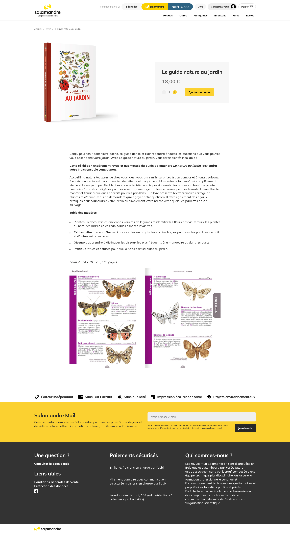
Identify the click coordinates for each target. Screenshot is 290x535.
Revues (168, 15)
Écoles (250, 15)
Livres (183, 15)
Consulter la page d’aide (51, 464)
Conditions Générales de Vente (56, 482)
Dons (200, 6)
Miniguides (201, 15)
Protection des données (51, 486)
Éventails (220, 15)
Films (236, 15)
